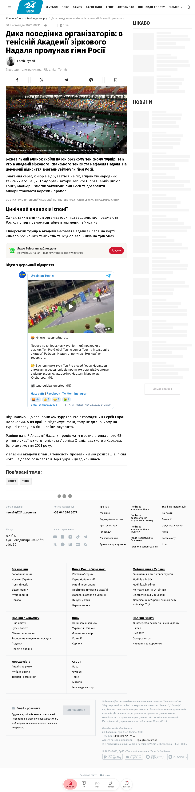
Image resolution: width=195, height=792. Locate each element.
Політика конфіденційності (141, 508)
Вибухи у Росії (81, 600)
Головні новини (22, 574)
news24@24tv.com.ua (21, 512)
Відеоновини (20, 589)
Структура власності (173, 525)
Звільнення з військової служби (153, 574)
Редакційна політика (111, 519)
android (112, 757)
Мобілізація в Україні (149, 569)
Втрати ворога (81, 605)
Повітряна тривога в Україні (90, 589)
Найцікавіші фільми (84, 623)
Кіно (75, 618)
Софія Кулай (26, 61)
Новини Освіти (143, 618)
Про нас (104, 507)
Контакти (167, 513)
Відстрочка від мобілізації (149, 595)
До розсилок (76, 710)
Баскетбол (94, 7)
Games (77, 7)
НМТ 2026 (138, 633)
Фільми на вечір (82, 633)
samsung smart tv (177, 757)
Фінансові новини (23, 633)
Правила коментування (144, 547)
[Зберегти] (116, 80)
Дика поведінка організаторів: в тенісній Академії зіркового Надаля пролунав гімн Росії (89, 18)
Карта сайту (169, 538)
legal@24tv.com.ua (146, 740)
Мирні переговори (83, 584)
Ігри (164, 544)
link (55, 537)
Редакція (104, 513)
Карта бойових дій (83, 579)
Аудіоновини (20, 595)
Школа (137, 628)
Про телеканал (108, 525)
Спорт (76, 661)
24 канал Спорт (15, 18)
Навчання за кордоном (147, 643)
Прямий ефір (20, 584)
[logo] (30, 7)
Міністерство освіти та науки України (156, 623)
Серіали (77, 643)
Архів (165, 532)
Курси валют (20, 628)
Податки (17, 643)
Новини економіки (25, 618)
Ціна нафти (19, 623)
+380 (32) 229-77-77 (124, 736)
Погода (16, 600)
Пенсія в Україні (22, 649)
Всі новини (20, 569)
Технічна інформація (174, 507)
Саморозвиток (142, 638)
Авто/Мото (125, 7)
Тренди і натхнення (24, 676)
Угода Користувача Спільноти (142, 539)
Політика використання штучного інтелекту (142, 518)
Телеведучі (105, 532)
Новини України (22, 579)
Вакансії (166, 519)
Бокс (65, 7)
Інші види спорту (151, 7)
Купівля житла (21, 671)
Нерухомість (21, 661)
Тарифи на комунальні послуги (31, 638)
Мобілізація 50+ (142, 579)
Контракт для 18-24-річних (149, 589)
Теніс (110, 7)
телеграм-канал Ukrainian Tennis (43, 69)
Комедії (77, 638)
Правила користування (112, 544)
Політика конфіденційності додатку (141, 529)
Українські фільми (83, 628)
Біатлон (77, 682)
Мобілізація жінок (144, 584)
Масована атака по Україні (89, 595)
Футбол (52, 7)
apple (134, 757)
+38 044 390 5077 (65, 512)
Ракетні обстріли (82, 574)
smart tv (155, 757)
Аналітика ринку (22, 666)
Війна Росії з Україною (88, 569)
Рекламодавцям (108, 538)
